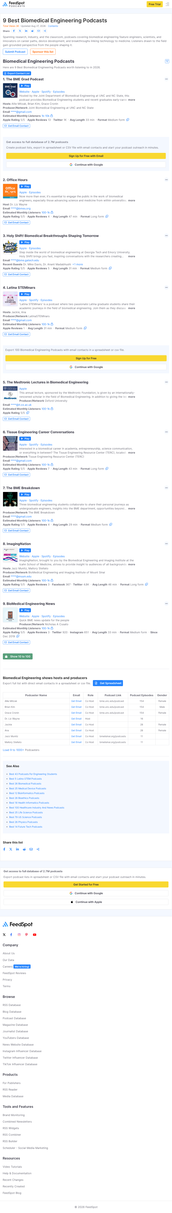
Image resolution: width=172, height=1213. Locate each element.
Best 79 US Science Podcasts (25, 817)
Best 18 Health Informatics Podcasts (29, 802)
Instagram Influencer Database (22, 1051)
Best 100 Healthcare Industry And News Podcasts (36, 807)
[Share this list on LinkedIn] (26, 31)
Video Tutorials (12, 1166)
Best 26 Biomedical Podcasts (25, 783)
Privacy (7, 979)
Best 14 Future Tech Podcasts (25, 826)
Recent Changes (13, 1179)
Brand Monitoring (14, 1115)
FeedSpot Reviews (14, 973)
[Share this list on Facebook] (14, 31)
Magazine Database (15, 1024)
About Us (9, 953)
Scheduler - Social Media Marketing (25, 1148)
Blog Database (12, 1011)
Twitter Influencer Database (20, 1057)
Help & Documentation (17, 1173)
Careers (16, 966)
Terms (6, 986)
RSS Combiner (12, 1134)
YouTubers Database (16, 1037)
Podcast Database (14, 1018)
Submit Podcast (15, 51)
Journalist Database (15, 1031)
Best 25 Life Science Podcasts (26, 812)
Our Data (8, 960)
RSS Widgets (11, 1128)
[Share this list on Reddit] (32, 31)
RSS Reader (10, 1089)
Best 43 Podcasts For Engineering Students (33, 774)
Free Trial (155, 4)
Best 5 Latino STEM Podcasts (25, 778)
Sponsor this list (42, 51)
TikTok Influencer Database (20, 1064)
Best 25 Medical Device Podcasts (27, 788)
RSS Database (12, 1005)
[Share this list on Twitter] (20, 31)
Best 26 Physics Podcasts (23, 822)
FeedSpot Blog (12, 1193)
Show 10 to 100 (20, 656)
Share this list (13, 842)
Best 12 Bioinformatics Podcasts (26, 793)
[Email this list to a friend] (39, 31)
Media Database (13, 1096)
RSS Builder (10, 1141)
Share (6, 31)
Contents (53, 25)
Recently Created (14, 1186)
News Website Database (18, 1044)
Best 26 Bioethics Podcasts (24, 798)
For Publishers (11, 1083)
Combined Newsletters (17, 1121)
